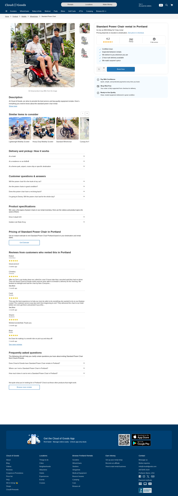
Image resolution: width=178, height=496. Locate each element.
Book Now (121, 69)
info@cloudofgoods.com (147, 466)
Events (41, 480)
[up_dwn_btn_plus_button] (104, 68)
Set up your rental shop (114, 460)
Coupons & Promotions (14, 473)
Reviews (9, 470)
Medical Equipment (79, 473)
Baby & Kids (36, 11)
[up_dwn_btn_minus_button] (104, 70)
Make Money (107, 4)
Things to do (43, 460)
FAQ (7, 480)
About (8, 460)
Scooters (13, 11)
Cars (74, 483)
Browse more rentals (24, 387)
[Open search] (166, 5)
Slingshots (76, 470)
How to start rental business (116, 466)
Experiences (44, 476)
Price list (9, 476)
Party (56, 11)
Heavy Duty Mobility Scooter (43, 142)
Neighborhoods (45, 466)
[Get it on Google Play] (141, 443)
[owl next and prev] (83, 113)
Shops (8, 486)
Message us (143, 460)
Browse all (76, 486)
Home (7, 16)
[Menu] (6, 11)
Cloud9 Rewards (12, 489)
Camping (89, 11)
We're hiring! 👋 (12, 483)
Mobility (24, 16)
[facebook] (140, 476)
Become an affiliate (113, 463)
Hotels (41, 473)
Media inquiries (144, 463)
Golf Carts (72, 11)
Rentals (70, 4)
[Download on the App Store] (141, 437)
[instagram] (144, 476)
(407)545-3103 (144, 470)
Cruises (42, 483)
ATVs (81, 11)
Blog (8, 463)
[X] (148, 476)
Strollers (75, 466)
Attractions (43, 470)
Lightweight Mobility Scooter (19, 142)
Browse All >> (101, 11)
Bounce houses (78, 476)
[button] (15, 56)
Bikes (63, 11)
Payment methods (145, 480)
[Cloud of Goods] (15, 5)
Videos (8, 466)
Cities (41, 463)
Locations (89, 4)
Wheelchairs (24, 11)
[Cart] (171, 5)
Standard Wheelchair (64, 142)
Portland (15, 16)
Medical (47, 11)
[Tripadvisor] (153, 476)
